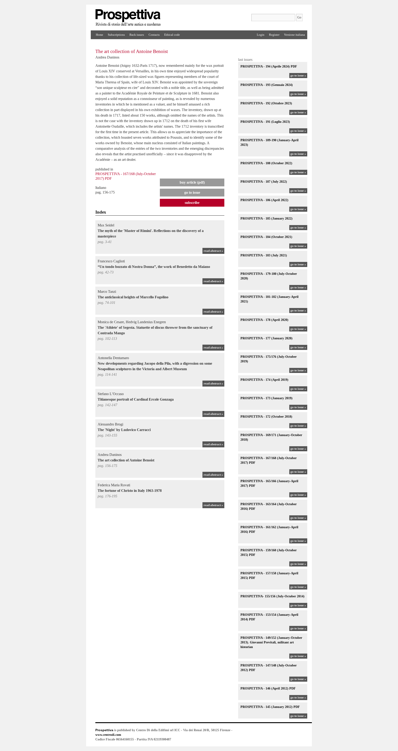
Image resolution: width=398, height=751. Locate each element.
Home (99, 34)
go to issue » (298, 75)
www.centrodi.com (108, 734)
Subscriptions (116, 34)
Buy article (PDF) (192, 182)
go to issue (192, 192)
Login (260, 34)
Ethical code (172, 34)
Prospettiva (104, 730)
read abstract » (213, 250)
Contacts (154, 34)
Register (274, 34)
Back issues (136, 34)
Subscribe (192, 203)
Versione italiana (294, 34)
